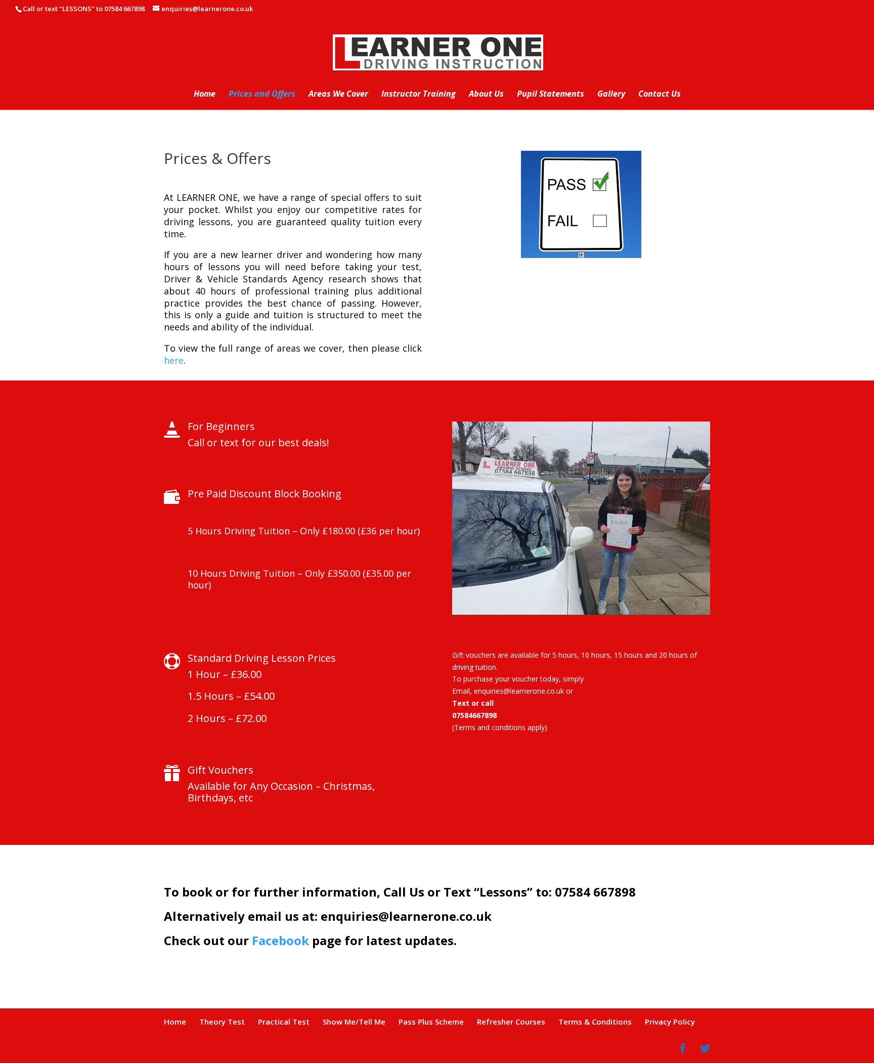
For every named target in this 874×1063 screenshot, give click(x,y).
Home (204, 94)
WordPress (288, 1048)
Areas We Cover (338, 94)
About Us (486, 94)
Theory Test (222, 1021)
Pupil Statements (550, 94)
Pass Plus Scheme (431, 1021)
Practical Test (284, 1021)
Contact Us (659, 94)
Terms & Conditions (595, 1021)
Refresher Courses (511, 1021)
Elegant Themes (216, 1048)
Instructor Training (418, 94)
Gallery (611, 94)
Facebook (280, 940)
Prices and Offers (262, 94)
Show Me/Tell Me (354, 1021)
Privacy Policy (670, 1021)
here (174, 360)
